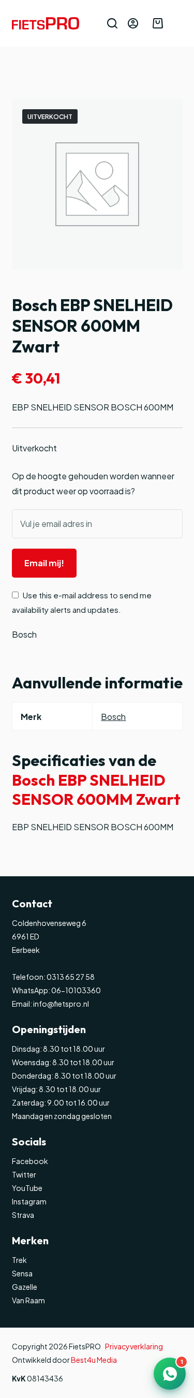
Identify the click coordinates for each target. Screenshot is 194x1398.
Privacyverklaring (134, 1346)
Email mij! (44, 562)
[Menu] (178, 23)
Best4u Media (94, 1359)
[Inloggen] (133, 23)
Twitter (24, 1174)
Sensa (22, 1273)
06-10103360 (76, 990)
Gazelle (24, 1286)
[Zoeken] (112, 23)
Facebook (30, 1161)
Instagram (29, 1201)
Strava (23, 1214)
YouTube (27, 1188)
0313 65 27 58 (70, 976)
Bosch (24, 634)
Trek (19, 1259)
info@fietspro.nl (60, 1003)
